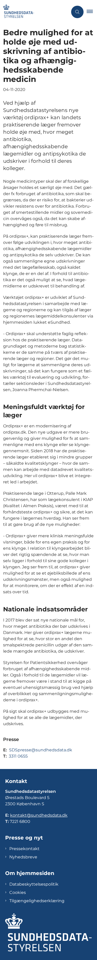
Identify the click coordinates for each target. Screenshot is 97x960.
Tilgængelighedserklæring (36, 900)
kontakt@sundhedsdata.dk (39, 815)
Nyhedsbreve (23, 857)
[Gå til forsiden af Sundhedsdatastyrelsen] (34, 12)
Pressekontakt (24, 848)
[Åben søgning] (77, 12)
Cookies (17, 892)
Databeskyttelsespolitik (33, 884)
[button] (92, 12)
